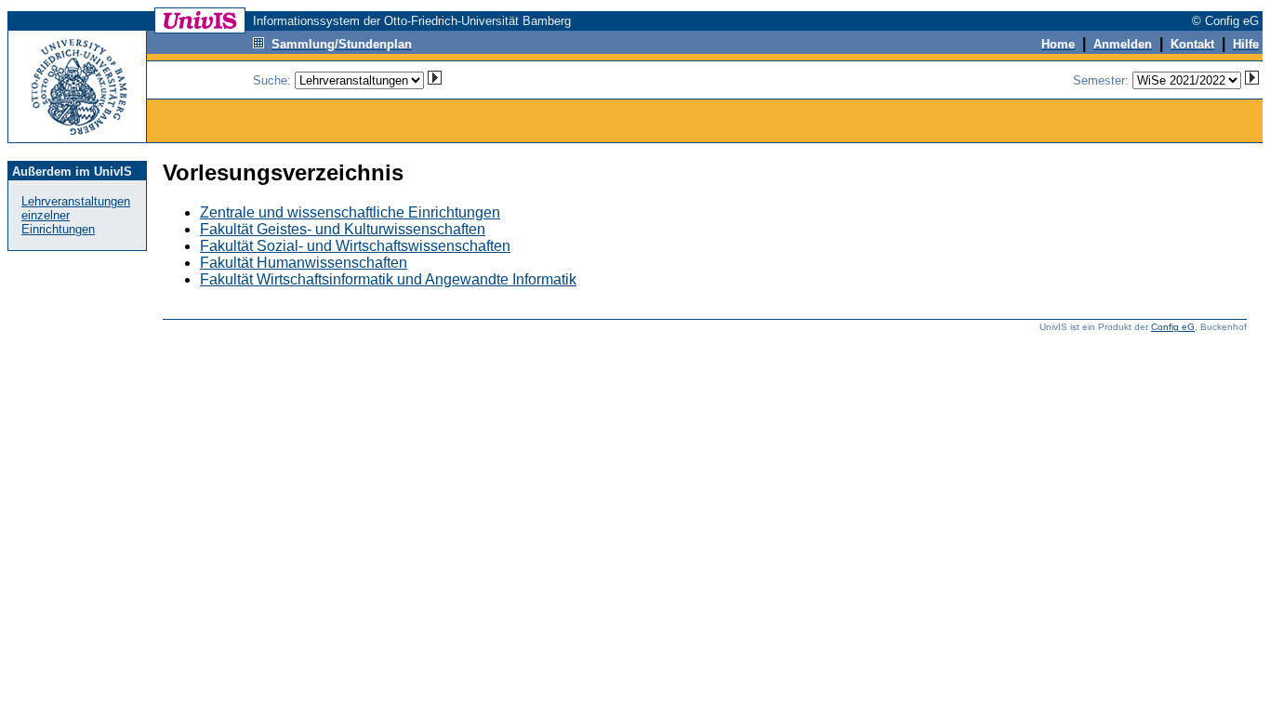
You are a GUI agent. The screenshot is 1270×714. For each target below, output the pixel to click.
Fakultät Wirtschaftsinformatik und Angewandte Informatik (388, 279)
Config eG (1173, 327)
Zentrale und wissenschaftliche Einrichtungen (350, 212)
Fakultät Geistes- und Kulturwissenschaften (342, 229)
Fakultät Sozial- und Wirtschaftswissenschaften (355, 246)
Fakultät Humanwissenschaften (303, 263)
